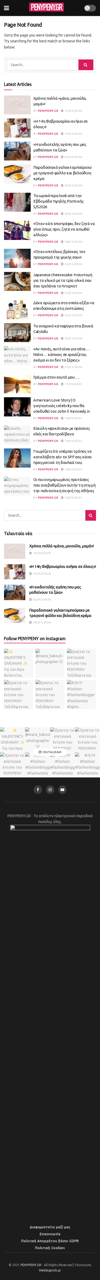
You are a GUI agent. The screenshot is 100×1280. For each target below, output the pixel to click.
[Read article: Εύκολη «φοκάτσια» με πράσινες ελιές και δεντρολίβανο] (17, 435)
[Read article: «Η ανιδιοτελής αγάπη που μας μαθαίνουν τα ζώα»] (17, 151)
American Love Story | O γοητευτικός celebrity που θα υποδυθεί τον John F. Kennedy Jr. (61, 406)
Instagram (52, 752)
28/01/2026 (73, 241)
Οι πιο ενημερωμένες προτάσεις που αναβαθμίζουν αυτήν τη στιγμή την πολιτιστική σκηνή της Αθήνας (64, 485)
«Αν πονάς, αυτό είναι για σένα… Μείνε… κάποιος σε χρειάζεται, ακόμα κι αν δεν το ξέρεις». (61, 354)
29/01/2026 (73, 185)
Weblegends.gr (50, 1270)
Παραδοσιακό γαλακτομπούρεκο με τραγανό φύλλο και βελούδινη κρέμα (62, 173)
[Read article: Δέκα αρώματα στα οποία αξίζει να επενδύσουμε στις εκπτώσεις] (17, 309)
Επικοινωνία (50, 1234)
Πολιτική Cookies (50, 1248)
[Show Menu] (6, 8)
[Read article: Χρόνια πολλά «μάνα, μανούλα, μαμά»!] (17, 105)
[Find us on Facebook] (38, 789)
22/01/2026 (73, 367)
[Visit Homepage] (46, 8)
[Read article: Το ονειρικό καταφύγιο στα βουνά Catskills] (17, 332)
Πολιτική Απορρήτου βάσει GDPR (50, 1241)
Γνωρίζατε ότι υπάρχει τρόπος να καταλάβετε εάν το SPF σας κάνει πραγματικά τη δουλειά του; (62, 457)
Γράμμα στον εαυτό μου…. (56, 377)
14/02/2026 (73, 133)
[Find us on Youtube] (62, 789)
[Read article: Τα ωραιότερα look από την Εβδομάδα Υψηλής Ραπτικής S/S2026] (17, 202)
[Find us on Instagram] (50, 789)
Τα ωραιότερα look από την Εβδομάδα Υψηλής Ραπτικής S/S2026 (58, 201)
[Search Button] (85, 64)
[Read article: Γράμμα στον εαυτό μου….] (17, 384)
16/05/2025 (73, 418)
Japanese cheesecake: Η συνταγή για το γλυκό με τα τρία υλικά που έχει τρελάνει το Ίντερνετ (62, 280)
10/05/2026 (73, 110)
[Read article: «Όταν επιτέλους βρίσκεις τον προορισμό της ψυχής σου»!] (17, 258)
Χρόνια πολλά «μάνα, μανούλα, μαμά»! (61, 546)
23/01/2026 (73, 264)
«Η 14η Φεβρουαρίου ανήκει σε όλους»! (62, 566)
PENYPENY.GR (48, 110)
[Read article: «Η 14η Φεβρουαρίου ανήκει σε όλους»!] (17, 128)
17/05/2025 (73, 384)
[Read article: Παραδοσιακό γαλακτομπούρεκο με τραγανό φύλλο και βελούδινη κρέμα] (17, 174)
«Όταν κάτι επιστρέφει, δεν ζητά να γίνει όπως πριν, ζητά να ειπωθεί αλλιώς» (64, 229)
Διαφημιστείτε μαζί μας (50, 1227)
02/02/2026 (73, 156)
